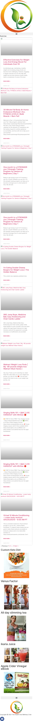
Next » (16, 546)
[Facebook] (2, 719)
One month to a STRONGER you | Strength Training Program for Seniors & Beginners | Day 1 (15, 170)
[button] (16, 33)
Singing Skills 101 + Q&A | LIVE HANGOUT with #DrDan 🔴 (16, 414)
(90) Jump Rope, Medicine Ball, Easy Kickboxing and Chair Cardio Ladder (14, 317)
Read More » (6, 81)
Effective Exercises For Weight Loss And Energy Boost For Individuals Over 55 (16, 62)
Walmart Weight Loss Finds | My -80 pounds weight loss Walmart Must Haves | (15, 366)
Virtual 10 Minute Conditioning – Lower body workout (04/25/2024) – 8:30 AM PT (16, 517)
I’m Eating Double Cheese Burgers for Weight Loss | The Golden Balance (16, 270)
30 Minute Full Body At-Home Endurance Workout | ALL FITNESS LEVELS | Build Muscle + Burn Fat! (16, 113)
